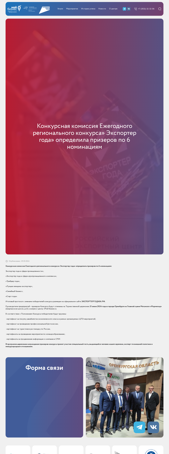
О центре (113, 9)
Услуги (60, 9)
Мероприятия (72, 9)
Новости (102, 9)
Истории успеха (88, 9)
